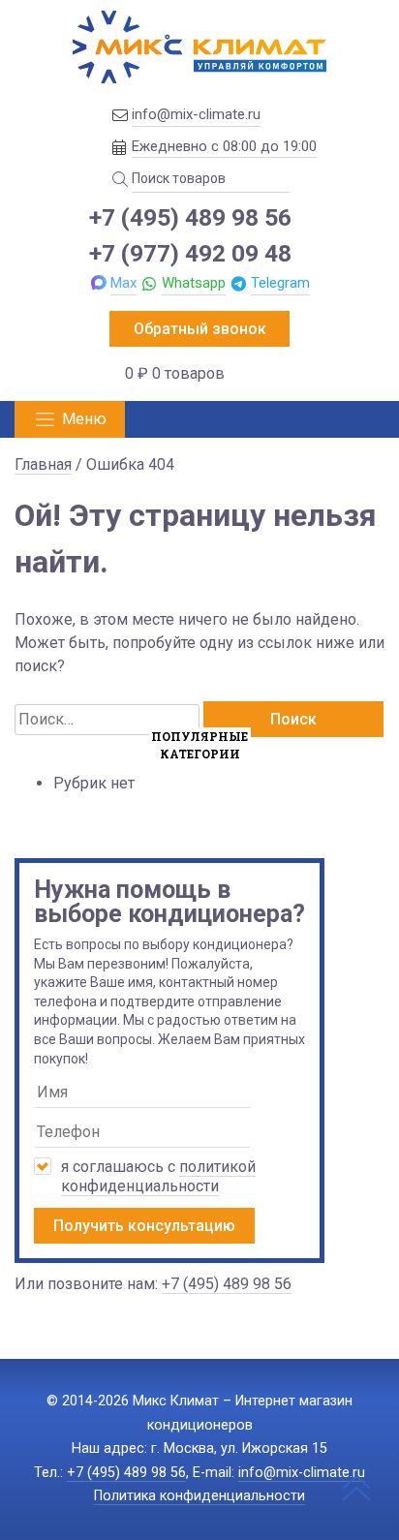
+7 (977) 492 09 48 (190, 253)
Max (123, 283)
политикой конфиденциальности (158, 1176)
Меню (84, 419)
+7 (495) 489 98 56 (190, 217)
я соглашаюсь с (158, 1176)
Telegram (280, 283)
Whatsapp (194, 283)
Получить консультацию (144, 1226)
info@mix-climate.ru (196, 114)
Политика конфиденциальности (199, 1496)
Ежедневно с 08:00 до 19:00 (224, 146)
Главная (43, 464)
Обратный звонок (200, 329)
